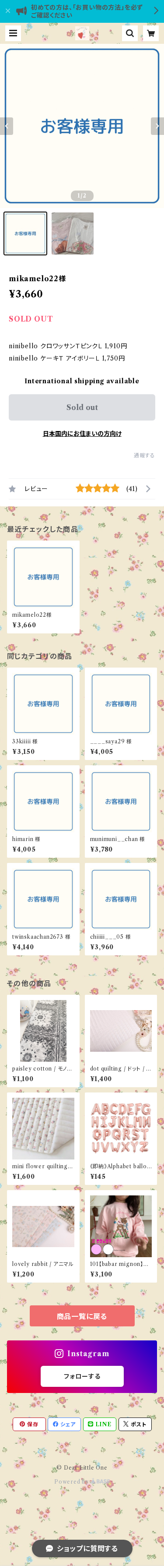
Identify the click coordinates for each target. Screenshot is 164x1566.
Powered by (72, 1481)
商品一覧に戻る (82, 1316)
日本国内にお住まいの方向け (82, 434)
